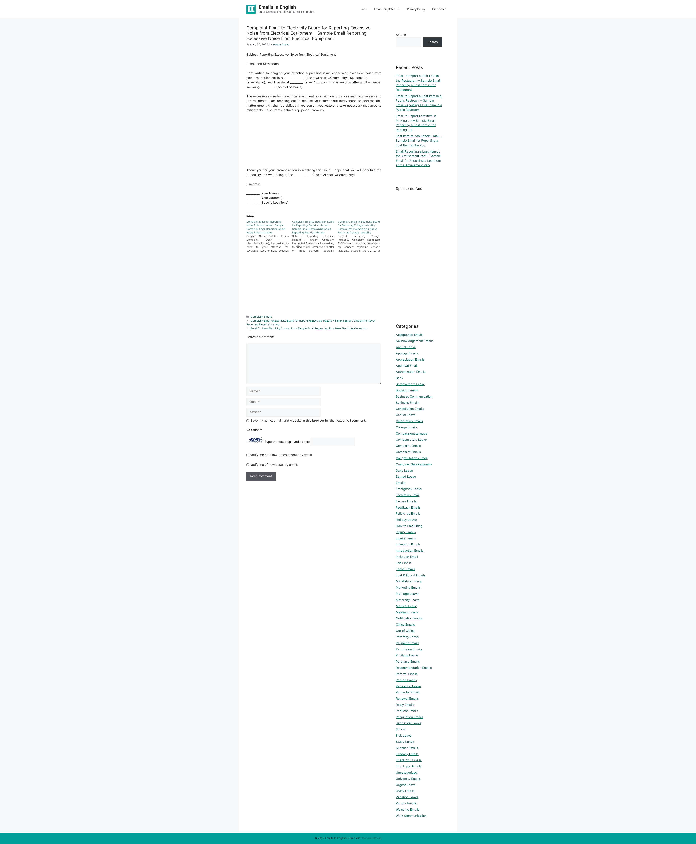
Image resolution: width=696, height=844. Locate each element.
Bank (399, 378)
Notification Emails (409, 618)
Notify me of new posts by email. (274, 464)
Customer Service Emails (414, 464)
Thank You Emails (409, 760)
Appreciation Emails (410, 359)
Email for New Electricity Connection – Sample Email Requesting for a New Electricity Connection (309, 328)
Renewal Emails (407, 698)
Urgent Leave (406, 785)
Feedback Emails (408, 507)
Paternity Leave (407, 637)
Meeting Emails (407, 612)
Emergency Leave (409, 489)
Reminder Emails (408, 692)
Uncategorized (406, 772)
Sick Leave (404, 735)
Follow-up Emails (408, 513)
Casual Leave (406, 415)
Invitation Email (407, 557)
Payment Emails (407, 643)
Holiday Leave (406, 520)
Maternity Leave (407, 600)
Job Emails (404, 563)
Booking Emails (407, 390)
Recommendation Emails (414, 668)
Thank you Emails (408, 766)
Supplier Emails (407, 748)
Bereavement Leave (410, 384)
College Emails (406, 427)
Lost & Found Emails (410, 575)
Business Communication (414, 396)
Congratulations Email (412, 458)
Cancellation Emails (410, 409)
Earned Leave (406, 476)
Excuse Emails (406, 501)
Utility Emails (405, 791)
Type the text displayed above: (287, 442)
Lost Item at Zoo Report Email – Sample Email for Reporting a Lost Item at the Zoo (419, 140)
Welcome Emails (407, 809)
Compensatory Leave (411, 439)
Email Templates (384, 9)
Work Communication (411, 816)
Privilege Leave (407, 655)
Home (363, 9)
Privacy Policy (416, 9)
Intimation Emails (408, 544)
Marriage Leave (407, 594)
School (401, 729)
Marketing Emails (408, 587)
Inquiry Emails (406, 532)
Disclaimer (439, 9)
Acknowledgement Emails (414, 341)
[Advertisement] (313, 142)
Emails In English (277, 7)
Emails (400, 483)
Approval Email (406, 365)
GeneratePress (372, 838)
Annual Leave (406, 347)
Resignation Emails (409, 717)
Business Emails (407, 402)
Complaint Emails (261, 316)
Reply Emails (405, 705)
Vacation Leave (407, 797)
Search (401, 35)
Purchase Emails (408, 661)
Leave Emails (405, 569)
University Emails (408, 779)
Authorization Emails (411, 372)
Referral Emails (407, 674)
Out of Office (405, 631)
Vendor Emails (406, 803)
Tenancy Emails (407, 754)
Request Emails (407, 711)
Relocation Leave (408, 686)
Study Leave (405, 742)
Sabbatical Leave (408, 723)
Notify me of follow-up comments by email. (281, 455)
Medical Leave (406, 606)
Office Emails (405, 624)
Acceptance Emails (409, 335)
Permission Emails (409, 649)
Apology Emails (407, 353)
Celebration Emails (409, 421)
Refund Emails (406, 680)
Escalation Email (407, 495)
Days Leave (404, 470)
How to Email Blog (409, 526)
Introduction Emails (410, 550)
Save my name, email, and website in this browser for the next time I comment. (308, 420)
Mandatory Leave (408, 581)
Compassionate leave (411, 433)
